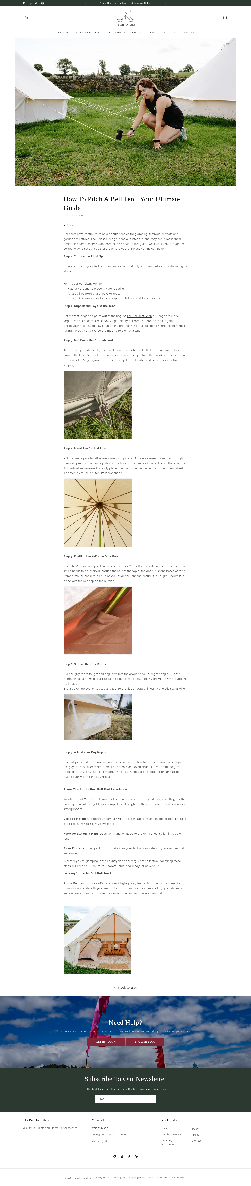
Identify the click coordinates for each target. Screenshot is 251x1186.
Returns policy (119, 1178)
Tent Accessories (171, 1134)
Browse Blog (145, 1041)
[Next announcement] (165, 3)
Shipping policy (137, 1178)
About (195, 1134)
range (115, 893)
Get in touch (106, 1041)
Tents (164, 1128)
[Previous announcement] (85, 3)
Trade (195, 1128)
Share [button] (70, 225)
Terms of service (179, 1178)
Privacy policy (102, 1178)
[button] (27, 17)
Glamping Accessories (168, 1142)
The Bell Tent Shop (139, 316)
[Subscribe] (152, 1099)
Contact (196, 1140)
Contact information (157, 1178)
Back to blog (128, 987)
